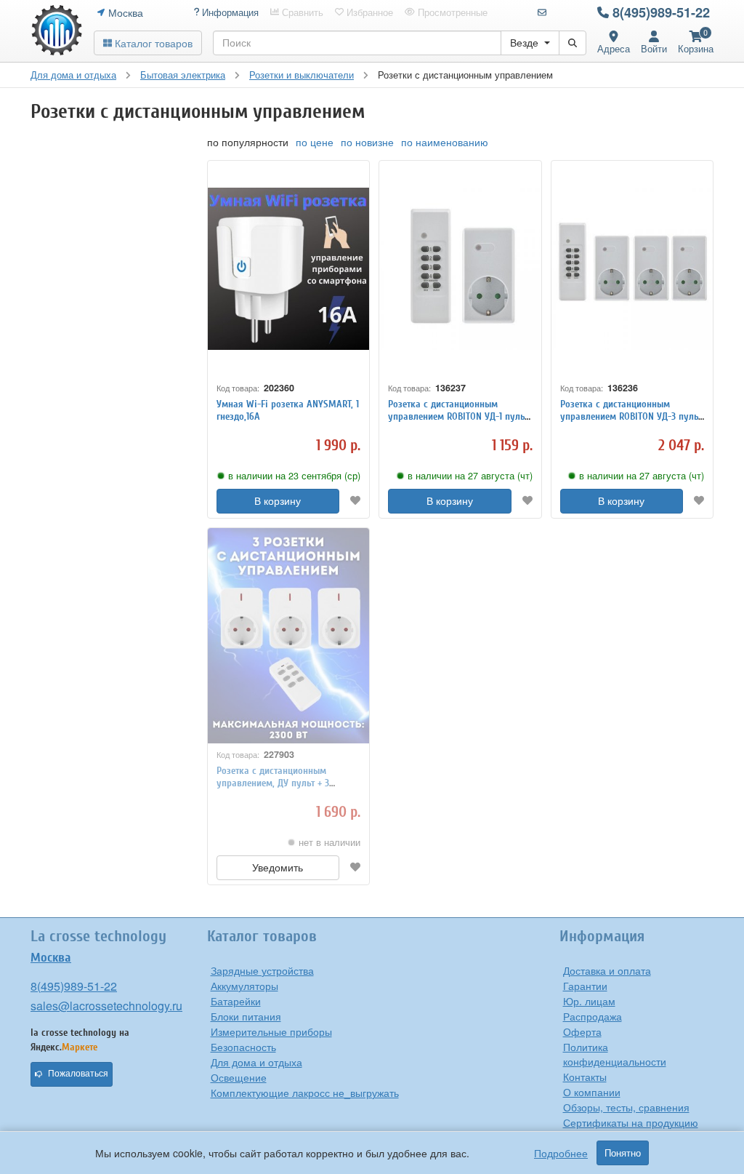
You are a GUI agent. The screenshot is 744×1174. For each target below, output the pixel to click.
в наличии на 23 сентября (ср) (294, 475)
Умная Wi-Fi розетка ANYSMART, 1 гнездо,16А (288, 410)
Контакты (585, 1076)
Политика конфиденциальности (614, 1054)
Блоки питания (246, 1016)
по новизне (367, 142)
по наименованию (444, 142)
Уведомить (277, 868)
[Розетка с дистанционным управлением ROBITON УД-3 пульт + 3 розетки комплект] (632, 269)
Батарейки (236, 1001)
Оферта (582, 1031)
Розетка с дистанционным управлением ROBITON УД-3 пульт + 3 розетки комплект (631, 416)
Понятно (622, 1152)
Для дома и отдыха (256, 1062)
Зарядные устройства (262, 970)
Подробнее (561, 1153)
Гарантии (585, 985)
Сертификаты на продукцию (630, 1122)
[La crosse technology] (57, 30)
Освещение (239, 1077)
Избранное (368, 12)
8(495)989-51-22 (661, 12)
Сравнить (301, 12)
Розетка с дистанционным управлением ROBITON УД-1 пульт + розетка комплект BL (458, 416)
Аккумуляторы (244, 985)
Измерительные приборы (271, 1031)
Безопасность (243, 1046)
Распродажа (592, 1016)
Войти (654, 48)
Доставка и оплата (607, 970)
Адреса (613, 48)
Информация (229, 12)
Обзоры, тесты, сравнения (626, 1107)
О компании (591, 1092)
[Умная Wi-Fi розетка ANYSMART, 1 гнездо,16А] (289, 269)
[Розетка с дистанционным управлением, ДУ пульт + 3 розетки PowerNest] (289, 636)
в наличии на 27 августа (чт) (470, 475)
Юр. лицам (589, 1001)
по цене (314, 142)
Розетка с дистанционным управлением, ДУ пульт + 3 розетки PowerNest (273, 783)
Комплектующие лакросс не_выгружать (305, 1092)
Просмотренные (451, 12)
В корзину (277, 501)
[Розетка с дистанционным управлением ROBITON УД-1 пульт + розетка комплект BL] (460, 269)
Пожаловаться (78, 1074)
